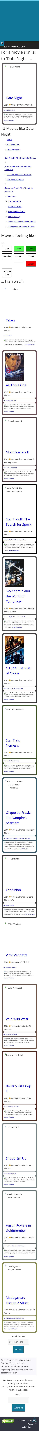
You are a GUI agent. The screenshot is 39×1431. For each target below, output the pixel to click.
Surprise (7, 256)
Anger (31, 264)
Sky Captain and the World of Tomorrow (17, 168)
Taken (9, 139)
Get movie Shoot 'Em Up (10, 1173)
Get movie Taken (8, 335)
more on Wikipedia (9, 120)
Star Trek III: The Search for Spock (20, 158)
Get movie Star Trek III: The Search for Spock (15, 540)
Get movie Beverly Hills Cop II (11, 1106)
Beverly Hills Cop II (16, 211)
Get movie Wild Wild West (10, 1034)
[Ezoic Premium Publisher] (8, 1422)
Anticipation (7, 273)
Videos (22, 1421)
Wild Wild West (14, 206)
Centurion (11, 196)
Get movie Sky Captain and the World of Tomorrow (16, 617)
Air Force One (13, 145)
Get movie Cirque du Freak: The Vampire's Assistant (17, 838)
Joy (7, 249)
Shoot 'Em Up (14, 216)
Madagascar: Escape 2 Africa (21, 227)
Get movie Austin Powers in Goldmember (14, 1246)
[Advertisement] (19, 20)
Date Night (14, 98)
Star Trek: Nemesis (15, 180)
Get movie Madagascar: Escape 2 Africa (14, 1318)
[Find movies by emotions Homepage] (2, 43)
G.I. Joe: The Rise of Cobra (19, 175)
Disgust (31, 256)
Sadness (19, 258)
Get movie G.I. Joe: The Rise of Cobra (13, 688)
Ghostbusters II (14, 150)
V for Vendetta (14, 201)
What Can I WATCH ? (14, 47)
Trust (19, 249)
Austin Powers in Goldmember (21, 222)
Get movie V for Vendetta (10, 967)
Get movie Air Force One (10, 400)
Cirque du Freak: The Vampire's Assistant (18, 189)
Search (18, 1349)
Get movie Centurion (9, 905)
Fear (31, 249)
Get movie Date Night (9, 110)
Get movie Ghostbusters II (10, 467)
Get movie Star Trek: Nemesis (11, 761)
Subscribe (18, 1407)
